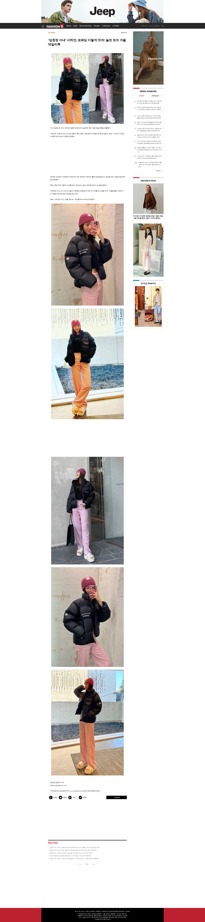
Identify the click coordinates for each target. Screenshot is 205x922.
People (97, 26)
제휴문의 (98, 911)
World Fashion (86, 26)
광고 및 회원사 (91, 911)
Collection (106, 26)
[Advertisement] (87, 157)
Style (75, 26)
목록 (87, 864)
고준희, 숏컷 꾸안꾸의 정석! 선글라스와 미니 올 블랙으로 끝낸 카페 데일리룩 (149, 130)
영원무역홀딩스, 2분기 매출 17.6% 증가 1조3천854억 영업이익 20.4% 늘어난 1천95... (149, 150)
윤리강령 (121, 911)
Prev (137, 306)
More (158, 170)
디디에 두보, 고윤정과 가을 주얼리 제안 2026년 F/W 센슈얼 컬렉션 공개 (149, 157)
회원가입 (156, 26)
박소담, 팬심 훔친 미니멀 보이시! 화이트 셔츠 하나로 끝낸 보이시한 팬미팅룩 (149, 102)
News (68, 26)
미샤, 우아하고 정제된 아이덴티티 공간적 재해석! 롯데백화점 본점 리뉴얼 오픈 (149, 142)
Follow (145, 25)
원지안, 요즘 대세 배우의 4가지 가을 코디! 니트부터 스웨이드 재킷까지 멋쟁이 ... (149, 110)
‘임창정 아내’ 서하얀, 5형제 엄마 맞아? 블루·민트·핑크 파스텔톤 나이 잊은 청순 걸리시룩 (74, 847)
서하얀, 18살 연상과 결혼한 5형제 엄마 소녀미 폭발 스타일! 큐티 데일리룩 (70, 856)
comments (116, 797)
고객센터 (127, 911)
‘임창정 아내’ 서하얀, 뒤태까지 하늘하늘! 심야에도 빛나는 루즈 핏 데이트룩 (70, 853)
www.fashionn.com (76, 791)
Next (159, 306)
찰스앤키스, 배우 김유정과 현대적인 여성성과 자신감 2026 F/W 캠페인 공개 (149, 136)
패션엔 (55, 26)
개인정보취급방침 (113, 911)
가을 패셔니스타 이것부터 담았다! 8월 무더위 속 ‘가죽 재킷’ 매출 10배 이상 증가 (150, 165)
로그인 (151, 26)
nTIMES (115, 26)
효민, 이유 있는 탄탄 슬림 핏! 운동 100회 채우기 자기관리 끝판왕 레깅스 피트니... (149, 123)
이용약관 (104, 911)
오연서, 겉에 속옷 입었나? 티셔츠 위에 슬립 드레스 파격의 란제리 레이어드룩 (149, 117)
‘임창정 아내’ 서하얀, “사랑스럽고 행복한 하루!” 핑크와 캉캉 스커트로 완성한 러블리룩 (74, 858)
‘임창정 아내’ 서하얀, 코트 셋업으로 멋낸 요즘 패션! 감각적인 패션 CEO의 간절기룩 (73, 850)
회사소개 (77, 911)
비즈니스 (83, 911)
